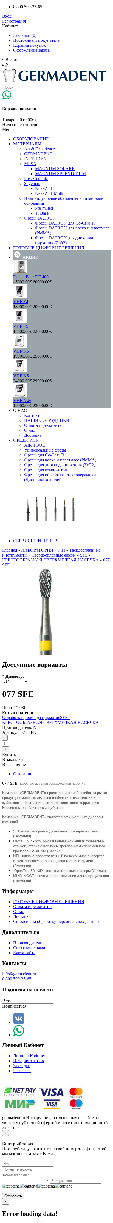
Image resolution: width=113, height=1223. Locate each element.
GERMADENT (38, 153)
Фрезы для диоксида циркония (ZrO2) (59, 465)
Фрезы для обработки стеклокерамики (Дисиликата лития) (60, 477)
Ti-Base (42, 213)
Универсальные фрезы (45, 450)
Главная (9, 550)
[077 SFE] (45, 653)
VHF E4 (20, 301)
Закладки (21, 1065)
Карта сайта (24, 952)
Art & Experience (39, 148)
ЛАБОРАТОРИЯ (37, 550)
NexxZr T (44, 188)
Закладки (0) (24, 35)
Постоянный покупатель (36, 40)
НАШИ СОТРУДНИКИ (46, 420)
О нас (29, 430)
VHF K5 (21, 351)
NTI (61, 550)
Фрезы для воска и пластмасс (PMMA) (60, 460)
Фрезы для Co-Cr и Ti (44, 455)
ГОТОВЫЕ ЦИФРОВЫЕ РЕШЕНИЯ (48, 901)
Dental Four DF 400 (31, 277)
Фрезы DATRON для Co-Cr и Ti (65, 223)
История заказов (28, 1060)
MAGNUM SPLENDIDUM (60, 173)
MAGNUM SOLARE (55, 168)
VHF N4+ (22, 400)
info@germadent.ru (19, 974)
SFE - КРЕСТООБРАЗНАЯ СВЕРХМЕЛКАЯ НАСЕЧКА (51, 557)
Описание (22, 773)
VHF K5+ (22, 375)
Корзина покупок (29, 45)
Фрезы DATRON (40, 218)
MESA (30, 163)
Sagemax (32, 183)
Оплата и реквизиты (43, 425)
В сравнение (14, 764)
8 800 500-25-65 (16, 978)
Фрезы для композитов (45, 469)
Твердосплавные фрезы (54, 555)
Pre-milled (44, 208)
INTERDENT (36, 158)
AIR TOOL (34, 445)
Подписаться (14, 1006)
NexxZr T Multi (49, 193)
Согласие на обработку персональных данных (56, 921)
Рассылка (22, 1070)
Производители (28, 942)
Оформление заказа (31, 50)
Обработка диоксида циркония (31, 717)
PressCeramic (36, 178)
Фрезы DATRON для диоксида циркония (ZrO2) (64, 240)
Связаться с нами (29, 947)
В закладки (12, 759)
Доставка (32, 435)
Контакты (33, 415)
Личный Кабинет (29, 1055)
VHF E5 (20, 326)
